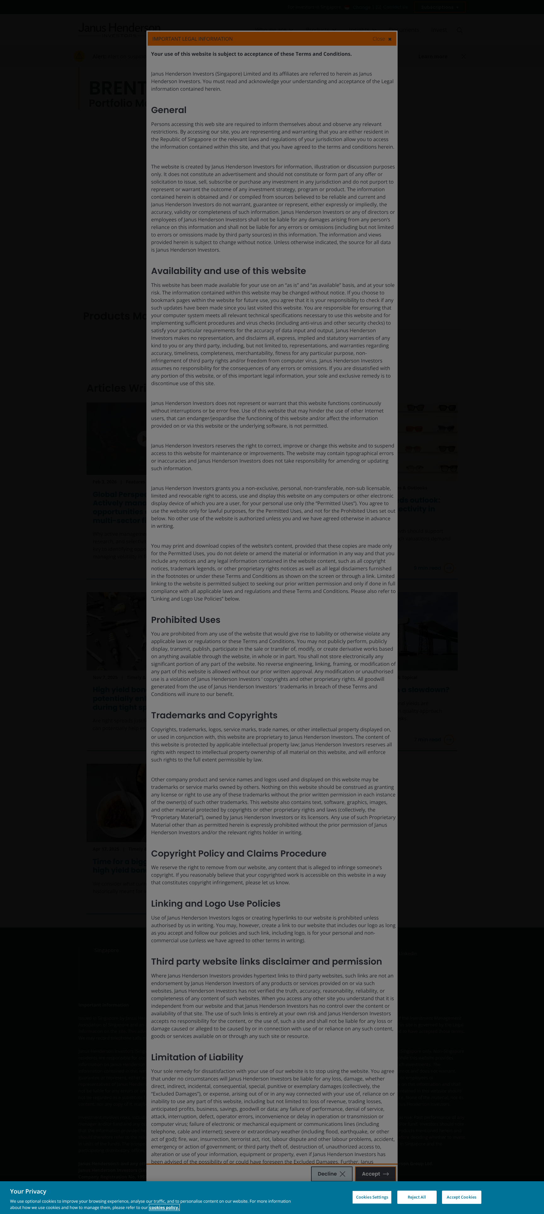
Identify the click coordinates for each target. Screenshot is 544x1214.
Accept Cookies (461, 1197)
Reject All (417, 1197)
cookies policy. (164, 1207)
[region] (272, 1197)
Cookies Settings (372, 1197)
